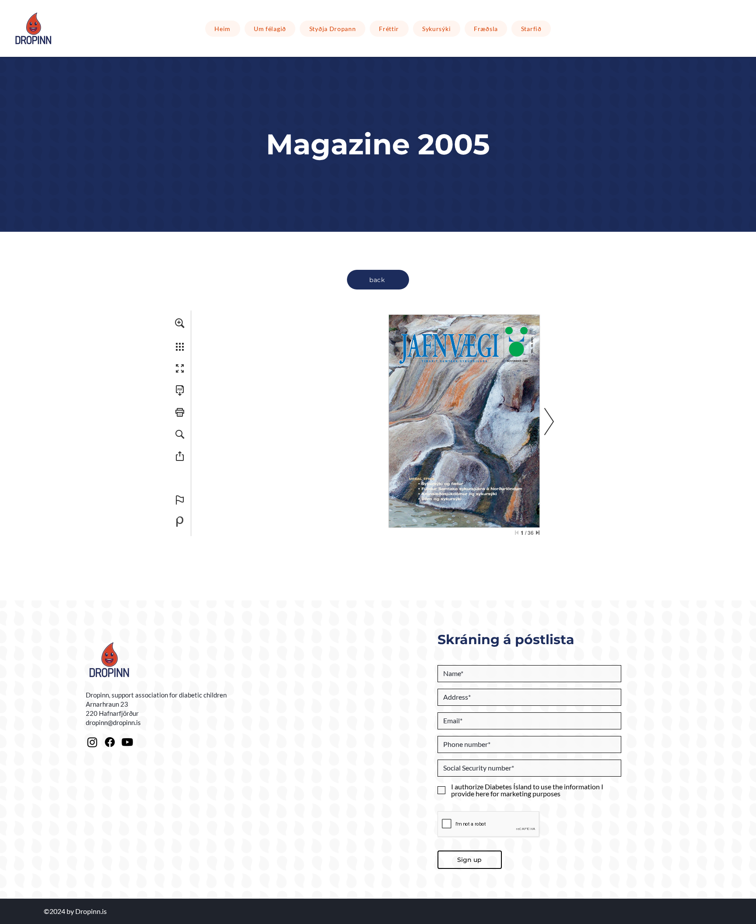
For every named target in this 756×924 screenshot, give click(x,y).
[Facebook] (109, 742)
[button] (332, 28)
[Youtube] (127, 742)
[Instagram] (92, 742)
